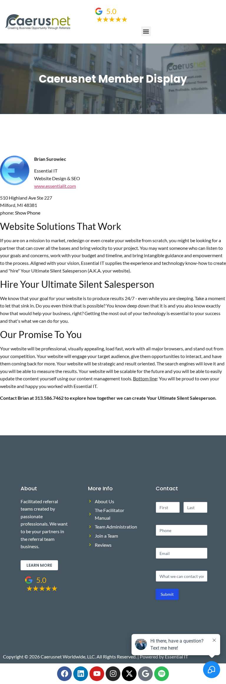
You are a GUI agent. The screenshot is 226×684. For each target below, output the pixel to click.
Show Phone (27, 212)
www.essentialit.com (55, 186)
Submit (167, 594)
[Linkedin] (80, 673)
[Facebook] (64, 673)
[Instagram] (113, 673)
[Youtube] (96, 673)
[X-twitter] (129, 673)
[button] (146, 31)
